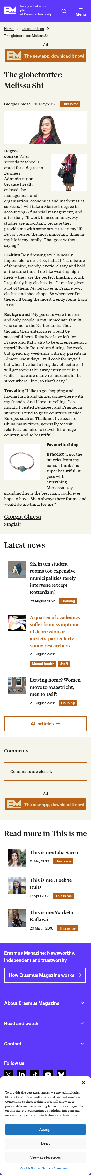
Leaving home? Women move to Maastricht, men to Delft (55, 687)
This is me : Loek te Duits (51, 883)
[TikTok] (34, 1074)
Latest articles (33, 28)
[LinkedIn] (21, 1074)
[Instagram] (8, 1074)
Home (9, 28)
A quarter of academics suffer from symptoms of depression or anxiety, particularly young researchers (55, 632)
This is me (70, 104)
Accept (45, 1129)
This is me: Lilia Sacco (54, 852)
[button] (83, 1082)
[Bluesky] (61, 1074)
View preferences (45, 1157)
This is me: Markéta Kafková (51, 916)
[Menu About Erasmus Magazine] (82, 1003)
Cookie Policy (30, 1168)
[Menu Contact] (82, 1044)
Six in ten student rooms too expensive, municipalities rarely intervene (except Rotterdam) (53, 578)
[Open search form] (64, 11)
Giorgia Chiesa (17, 104)
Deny (45, 1143)
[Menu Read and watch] (82, 1023)
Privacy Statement (55, 1168)
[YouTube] (48, 1074)
